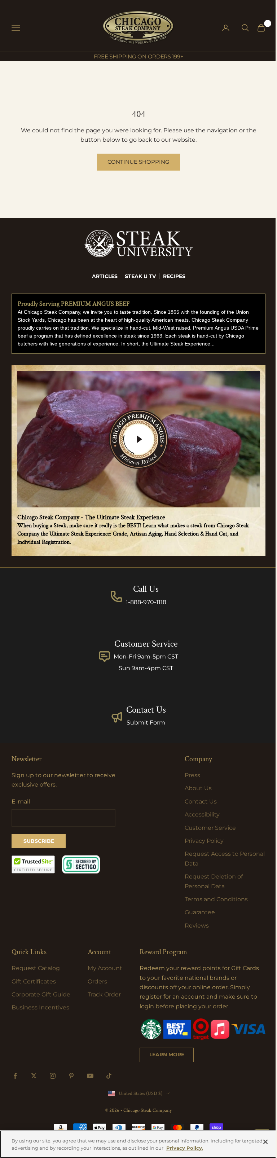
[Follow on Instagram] (52, 1075)
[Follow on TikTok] (109, 1075)
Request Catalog (36, 968)
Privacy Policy (204, 840)
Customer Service (210, 827)
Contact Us (146, 710)
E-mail (21, 801)
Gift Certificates (34, 981)
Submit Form (146, 722)
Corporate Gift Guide (41, 994)
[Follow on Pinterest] (71, 1075)
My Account (105, 968)
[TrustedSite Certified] (33, 864)
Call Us (146, 589)
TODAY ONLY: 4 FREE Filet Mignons (138, 57)
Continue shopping (138, 161)
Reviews (197, 925)
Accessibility (202, 814)
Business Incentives (40, 1007)
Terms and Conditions (216, 899)
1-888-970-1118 (146, 602)
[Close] (265, 1142)
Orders (97, 981)
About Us (198, 788)
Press (192, 775)
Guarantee (200, 912)
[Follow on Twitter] (34, 1075)
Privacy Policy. (184, 1148)
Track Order (104, 994)
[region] (138, 1144)
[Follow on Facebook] (15, 1075)
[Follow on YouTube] (90, 1075)
